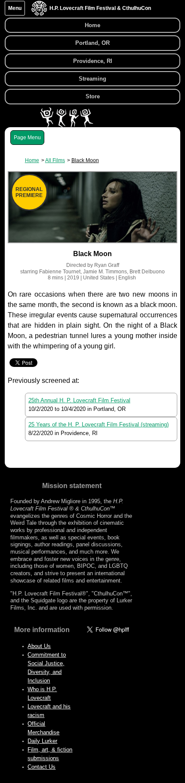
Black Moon (85, 160)
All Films (55, 160)
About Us (39, 646)
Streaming (92, 78)
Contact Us (42, 767)
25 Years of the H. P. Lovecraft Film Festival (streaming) (98, 424)
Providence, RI (92, 61)
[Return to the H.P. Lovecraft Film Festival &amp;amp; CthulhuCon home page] (39, 13)
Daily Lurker (42, 741)
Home (92, 25)
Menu (15, 8)
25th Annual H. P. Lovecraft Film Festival (79, 400)
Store (93, 96)
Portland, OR (92, 43)
